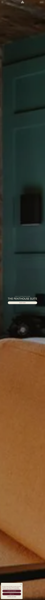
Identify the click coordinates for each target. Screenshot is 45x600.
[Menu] (2, 2)
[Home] (22, 2)
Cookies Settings (11, 596)
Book (41, 2)
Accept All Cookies (11, 591)
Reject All (12, 594)
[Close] (21, 584)
